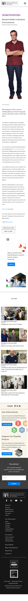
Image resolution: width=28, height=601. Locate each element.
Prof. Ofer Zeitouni (18, 149)
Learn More (7, 424)
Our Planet (7, 527)
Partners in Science (9, 537)
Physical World (8, 531)
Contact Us (8, 553)
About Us (7, 505)
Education (7, 507)
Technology (8, 523)
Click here (4, 209)
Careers (7, 515)
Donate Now (8, 550)
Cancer (6, 521)
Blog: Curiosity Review (11, 547)
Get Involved (8, 534)
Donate (11, 264)
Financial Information (13, 583)
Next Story (8, 231)
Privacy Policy (7, 581)
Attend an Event (9, 539)
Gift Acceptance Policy (17, 581)
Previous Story (8, 228)
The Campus (8, 513)
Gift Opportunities (9, 541)
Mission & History (9, 509)
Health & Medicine (9, 529)
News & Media (9, 544)
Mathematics (9, 222)
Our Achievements (10, 412)
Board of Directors (9, 511)
